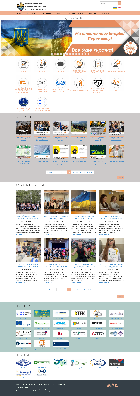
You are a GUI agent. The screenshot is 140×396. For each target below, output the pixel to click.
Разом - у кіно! (42, 162)
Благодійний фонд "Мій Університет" (98, 91)
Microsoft (79, 328)
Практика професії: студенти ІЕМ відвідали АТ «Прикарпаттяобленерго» (56, 218)
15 (81, 172)
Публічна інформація (74, 13)
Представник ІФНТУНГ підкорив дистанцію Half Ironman (84, 267)
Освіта (61, 72)
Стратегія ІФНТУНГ (79, 91)
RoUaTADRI (98, 368)
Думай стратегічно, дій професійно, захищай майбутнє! (84, 218)
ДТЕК (79, 318)
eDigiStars (23, 378)
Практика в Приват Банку (42, 328)
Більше (121, 178)
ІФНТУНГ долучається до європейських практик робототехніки (28, 267)
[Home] (20, 6)
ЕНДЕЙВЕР (79, 338)
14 (77, 172)
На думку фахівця (116, 72)
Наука (42, 72)
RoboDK (23, 348)
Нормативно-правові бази (98, 72)
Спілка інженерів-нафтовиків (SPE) (60, 91)
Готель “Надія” (23, 338)
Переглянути (20, 234)
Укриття (116, 91)
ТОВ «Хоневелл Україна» (116, 328)
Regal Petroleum (60, 338)
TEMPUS (23, 328)
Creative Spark (116, 368)
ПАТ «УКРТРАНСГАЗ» (116, 318)
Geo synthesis (98, 318)
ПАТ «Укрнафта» (60, 318)
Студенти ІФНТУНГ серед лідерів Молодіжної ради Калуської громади (56, 267)
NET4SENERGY (42, 368)
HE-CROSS (42, 378)
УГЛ (42, 318)
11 (82, 54)
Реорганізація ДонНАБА (23, 110)
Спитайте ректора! (116, 162)
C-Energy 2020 (79, 368)
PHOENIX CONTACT (98, 328)
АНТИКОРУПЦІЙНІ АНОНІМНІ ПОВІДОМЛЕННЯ (23, 91)
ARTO (97, 338)
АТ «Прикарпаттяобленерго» (42, 349)
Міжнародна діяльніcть (79, 72)
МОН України (23, 318)
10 (79, 54)
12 (85, 54)
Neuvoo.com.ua (60, 328)
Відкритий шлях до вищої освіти (42, 110)
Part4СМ (60, 368)
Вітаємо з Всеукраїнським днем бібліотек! (42, 140)
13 (88, 54)
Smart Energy (42, 338)
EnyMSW (23, 368)
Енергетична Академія (42, 91)
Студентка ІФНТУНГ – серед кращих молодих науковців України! (112, 267)
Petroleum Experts (61, 348)
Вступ (24, 72)
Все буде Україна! (70, 18)
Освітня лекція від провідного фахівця (60, 164)
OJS (116, 338)
